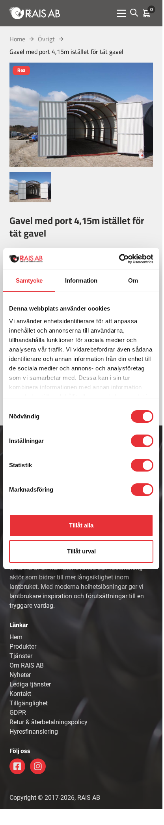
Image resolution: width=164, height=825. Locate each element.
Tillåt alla (81, 525)
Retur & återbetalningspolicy (48, 722)
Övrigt (46, 39)
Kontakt (20, 693)
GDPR (17, 712)
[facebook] (17, 766)
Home (17, 39)
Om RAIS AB (26, 665)
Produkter (22, 646)
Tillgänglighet (28, 703)
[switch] (142, 441)
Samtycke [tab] (29, 280)
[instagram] (38, 766)
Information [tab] (81, 280)
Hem (15, 637)
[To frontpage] (34, 13)
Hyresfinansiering (33, 731)
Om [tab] (133, 280)
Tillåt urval (81, 551)
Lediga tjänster (30, 684)
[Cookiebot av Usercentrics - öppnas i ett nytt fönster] (118, 259)
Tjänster (20, 656)
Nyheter (20, 675)
